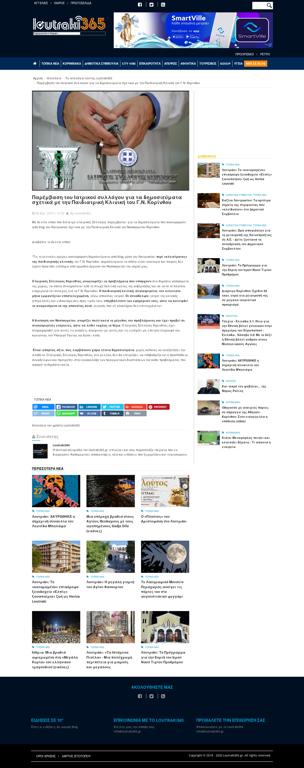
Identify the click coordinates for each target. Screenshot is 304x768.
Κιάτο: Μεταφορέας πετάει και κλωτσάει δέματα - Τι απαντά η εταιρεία (246, 442)
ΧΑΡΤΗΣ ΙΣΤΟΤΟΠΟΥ (76, 756)
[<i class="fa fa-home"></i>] (35, 64)
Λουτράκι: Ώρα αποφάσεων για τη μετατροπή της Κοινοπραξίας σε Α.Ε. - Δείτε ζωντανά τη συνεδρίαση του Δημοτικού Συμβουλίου (247, 239)
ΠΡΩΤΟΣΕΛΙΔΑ (81, 3)
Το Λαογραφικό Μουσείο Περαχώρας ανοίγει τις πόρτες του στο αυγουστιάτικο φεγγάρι (162, 589)
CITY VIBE (129, 63)
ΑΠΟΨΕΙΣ (170, 63)
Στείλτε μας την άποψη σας (134, 727)
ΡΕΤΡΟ (265, 54)
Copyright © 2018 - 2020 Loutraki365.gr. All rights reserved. (230, 755)
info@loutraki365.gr (127, 731)
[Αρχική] (69, 25)
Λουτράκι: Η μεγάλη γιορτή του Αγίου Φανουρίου (110, 584)
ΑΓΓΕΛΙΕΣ (41, 3)
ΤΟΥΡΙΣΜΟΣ (208, 63)
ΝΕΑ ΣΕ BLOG (255, 63)
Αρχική (38, 78)
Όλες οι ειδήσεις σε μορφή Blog (54, 727)
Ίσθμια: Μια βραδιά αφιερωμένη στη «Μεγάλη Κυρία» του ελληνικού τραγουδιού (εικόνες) (55, 659)
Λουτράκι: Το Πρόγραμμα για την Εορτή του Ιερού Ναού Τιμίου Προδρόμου (163, 657)
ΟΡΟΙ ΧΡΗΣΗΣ (45, 756)
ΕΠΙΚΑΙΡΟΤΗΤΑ (150, 63)
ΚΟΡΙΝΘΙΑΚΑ (72, 63)
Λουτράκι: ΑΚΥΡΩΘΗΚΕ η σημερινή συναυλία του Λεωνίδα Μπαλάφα (53, 521)
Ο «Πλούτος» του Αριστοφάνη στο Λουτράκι (164, 518)
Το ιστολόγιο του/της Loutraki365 (88, 78)
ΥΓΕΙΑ (238, 63)
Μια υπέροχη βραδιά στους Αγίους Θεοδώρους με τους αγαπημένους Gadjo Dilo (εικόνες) (110, 523)
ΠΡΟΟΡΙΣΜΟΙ (245, 54)
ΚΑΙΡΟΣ (59, 3)
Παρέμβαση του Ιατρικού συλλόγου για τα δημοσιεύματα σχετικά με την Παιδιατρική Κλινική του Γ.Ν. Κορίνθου (107, 199)
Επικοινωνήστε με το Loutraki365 (219, 727)
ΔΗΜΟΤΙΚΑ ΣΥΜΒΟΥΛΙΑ (101, 63)
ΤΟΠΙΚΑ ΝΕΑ (50, 63)
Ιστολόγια (54, 78)
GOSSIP (225, 63)
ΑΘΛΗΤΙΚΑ (188, 63)
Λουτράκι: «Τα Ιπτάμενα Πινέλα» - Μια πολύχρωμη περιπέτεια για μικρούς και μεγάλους (109, 659)
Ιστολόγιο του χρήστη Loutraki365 (56, 425)
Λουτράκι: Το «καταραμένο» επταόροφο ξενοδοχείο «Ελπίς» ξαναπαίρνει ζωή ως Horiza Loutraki (56, 592)
